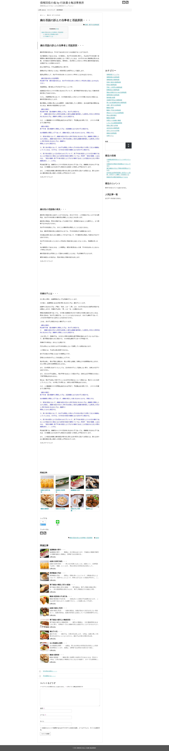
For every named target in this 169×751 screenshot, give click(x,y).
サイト (42, 721)
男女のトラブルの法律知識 (115, 113)
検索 (106, 141)
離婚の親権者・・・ (57, 655)
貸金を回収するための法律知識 (116, 92)
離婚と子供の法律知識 (114, 110)
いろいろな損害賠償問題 (114, 123)
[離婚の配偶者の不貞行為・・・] (44, 600)
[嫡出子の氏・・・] (44, 635)
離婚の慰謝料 (111, 118)
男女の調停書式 (111, 115)
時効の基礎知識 (111, 84)
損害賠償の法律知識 (113, 95)
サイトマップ (51, 10)
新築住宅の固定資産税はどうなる (117, 177)
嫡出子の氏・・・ (56, 631)
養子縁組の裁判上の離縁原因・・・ (62, 620)
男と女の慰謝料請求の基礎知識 (116, 102)
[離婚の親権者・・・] (44, 658)
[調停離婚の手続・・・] (44, 576)
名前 (42, 708)
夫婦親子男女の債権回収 (114, 100)
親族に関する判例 (112, 125)
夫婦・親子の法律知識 (92, 24)
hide (57, 29)
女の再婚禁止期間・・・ (58, 643)
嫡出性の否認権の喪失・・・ (52, 34)
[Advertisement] (70, 192)
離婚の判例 (110, 107)
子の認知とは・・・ (49, 676)
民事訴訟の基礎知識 (113, 90)
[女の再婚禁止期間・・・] (44, 646)
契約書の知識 (111, 97)
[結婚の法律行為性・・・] (44, 565)
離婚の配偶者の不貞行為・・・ (61, 596)
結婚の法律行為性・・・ (58, 561)
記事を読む (53, 557)
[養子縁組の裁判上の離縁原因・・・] (44, 623)
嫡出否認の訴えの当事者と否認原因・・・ (54, 32)
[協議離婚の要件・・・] (44, 553)
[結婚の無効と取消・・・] (44, 611)
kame (97, 537)
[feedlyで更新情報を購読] (123, 2)
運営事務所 (60, 10)
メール (43, 715)
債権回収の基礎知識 (113, 79)
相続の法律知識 (111, 133)
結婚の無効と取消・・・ (58, 608)
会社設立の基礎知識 (113, 128)
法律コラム (110, 135)
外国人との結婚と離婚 (114, 120)
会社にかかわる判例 (113, 130)
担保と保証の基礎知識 (114, 82)
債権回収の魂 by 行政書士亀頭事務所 (62, 2)
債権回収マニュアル (113, 74)
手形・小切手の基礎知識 (114, 87)
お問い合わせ (42, 10)
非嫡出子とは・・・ (50, 36)
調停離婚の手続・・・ (58, 573)
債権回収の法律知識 (113, 77)
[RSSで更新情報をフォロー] (127, 2)
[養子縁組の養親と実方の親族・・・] (44, 588)
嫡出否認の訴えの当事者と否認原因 (81, 537)
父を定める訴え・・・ (50, 671)
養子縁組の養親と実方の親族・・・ (62, 585)
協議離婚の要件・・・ (58, 549)
